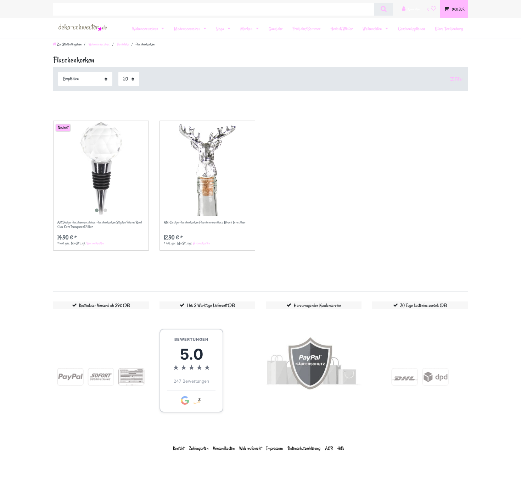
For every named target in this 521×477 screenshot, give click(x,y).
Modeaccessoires (187, 29)
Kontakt (178, 448)
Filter (458, 79)
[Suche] (383, 9)
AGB (329, 448)
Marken (246, 29)
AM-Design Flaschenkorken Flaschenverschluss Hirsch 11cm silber (204, 222)
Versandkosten (95, 243)
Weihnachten (373, 29)
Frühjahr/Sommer (306, 29)
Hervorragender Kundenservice (317, 305)
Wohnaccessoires (145, 29)
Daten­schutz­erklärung (303, 448)
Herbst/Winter (341, 29)
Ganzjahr (275, 29)
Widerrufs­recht (250, 448)
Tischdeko (122, 44)
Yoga (220, 29)
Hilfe (340, 448)
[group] (101, 168)
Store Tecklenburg (449, 29)
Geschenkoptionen (411, 29)
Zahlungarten (198, 448)
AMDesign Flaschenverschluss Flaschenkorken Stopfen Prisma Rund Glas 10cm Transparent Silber (99, 224)
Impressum (274, 448)
